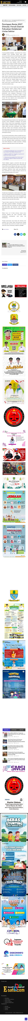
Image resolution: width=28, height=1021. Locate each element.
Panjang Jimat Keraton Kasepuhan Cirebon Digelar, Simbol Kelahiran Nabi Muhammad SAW (16, 753)
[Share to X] (18, 234)
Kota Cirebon (6, 229)
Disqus (9, 264)
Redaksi (6, 1008)
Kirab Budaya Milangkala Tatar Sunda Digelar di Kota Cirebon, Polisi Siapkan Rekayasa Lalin (13, 151)
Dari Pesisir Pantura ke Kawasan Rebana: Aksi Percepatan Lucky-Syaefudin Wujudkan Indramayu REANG (16, 740)
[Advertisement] (14, 573)
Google (4, 264)
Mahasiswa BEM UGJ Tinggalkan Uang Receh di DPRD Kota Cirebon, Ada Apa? (13, 154)
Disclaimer (7, 998)
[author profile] (3, 34)
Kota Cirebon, (17, 35)
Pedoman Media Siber (9, 1002)
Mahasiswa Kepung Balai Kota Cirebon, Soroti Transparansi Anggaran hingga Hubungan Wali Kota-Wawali (13, 158)
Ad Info (6, 1009)
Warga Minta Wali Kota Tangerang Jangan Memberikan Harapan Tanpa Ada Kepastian (16, 734)
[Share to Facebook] (15, 234)
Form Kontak (7, 1007)
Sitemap (6, 1006)
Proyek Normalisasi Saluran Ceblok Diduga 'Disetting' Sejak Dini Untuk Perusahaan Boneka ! (15, 747)
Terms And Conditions (9, 999)
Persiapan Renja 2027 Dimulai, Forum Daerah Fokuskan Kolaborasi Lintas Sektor (13, 27)
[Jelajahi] (25, 2)
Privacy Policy (7, 1000)
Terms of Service (8, 1001)
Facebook (15, 264)
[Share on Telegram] (21, 234)
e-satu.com (7, 1012)
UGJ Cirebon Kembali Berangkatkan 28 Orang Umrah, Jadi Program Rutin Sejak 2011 (16, 759)
